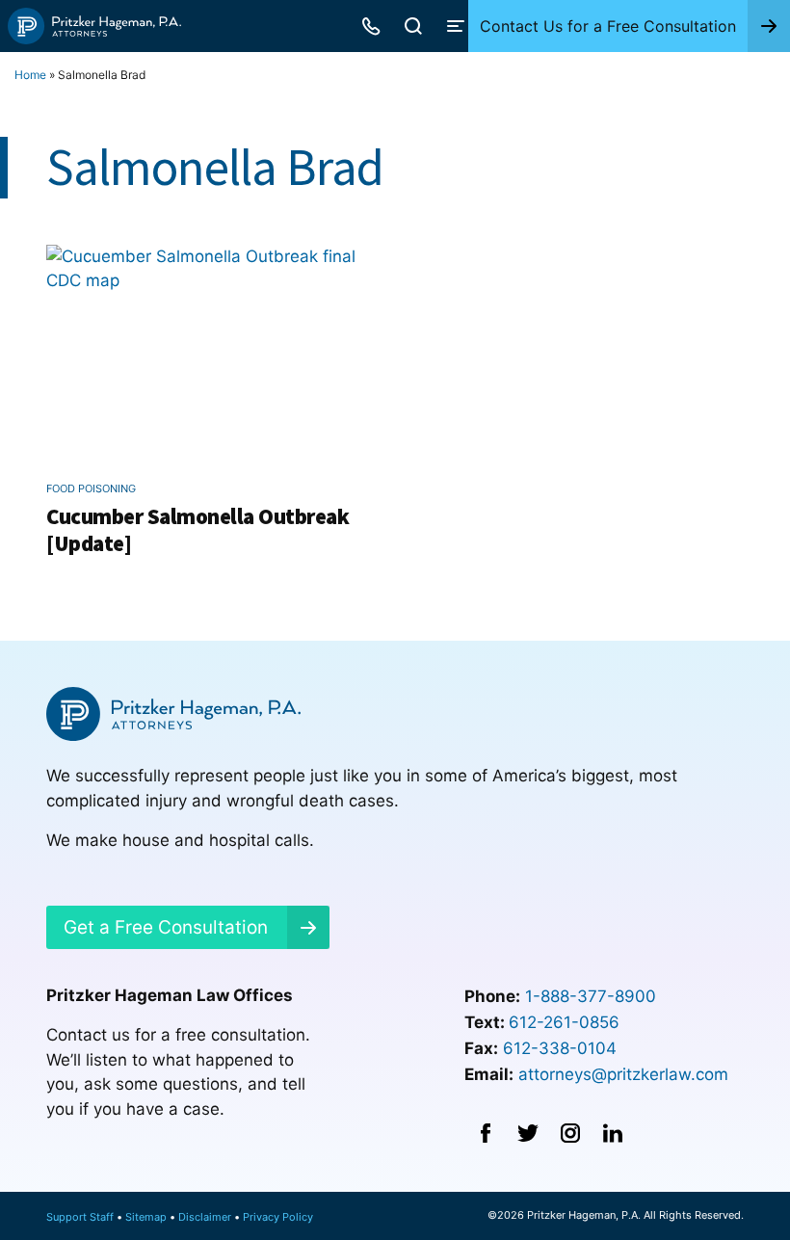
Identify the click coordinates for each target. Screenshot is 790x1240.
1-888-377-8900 (590, 996)
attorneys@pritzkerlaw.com (623, 1074)
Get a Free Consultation (166, 927)
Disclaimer (204, 1217)
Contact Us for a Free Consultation (608, 26)
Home (30, 74)
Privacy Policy (278, 1217)
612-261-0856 (564, 1022)
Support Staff (80, 1217)
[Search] (413, 26)
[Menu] (455, 26)
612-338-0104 (560, 1048)
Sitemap (146, 1217)
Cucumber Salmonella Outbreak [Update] (197, 529)
